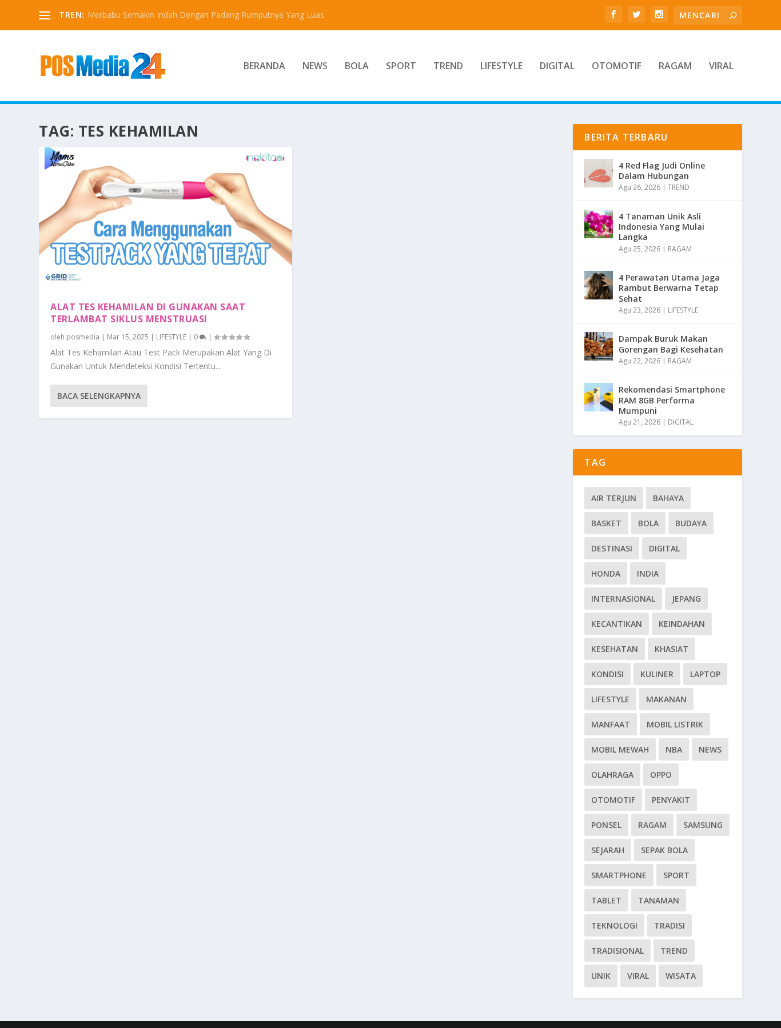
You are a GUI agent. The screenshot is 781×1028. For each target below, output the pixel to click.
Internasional (623, 598)
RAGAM (675, 66)
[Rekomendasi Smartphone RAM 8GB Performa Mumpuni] (598, 397)
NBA (674, 749)
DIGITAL (557, 66)
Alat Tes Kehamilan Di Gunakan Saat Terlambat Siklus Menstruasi (147, 313)
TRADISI (669, 925)
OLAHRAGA (612, 774)
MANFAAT (610, 724)
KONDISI (607, 674)
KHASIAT (671, 648)
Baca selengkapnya (99, 395)
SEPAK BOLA (664, 850)
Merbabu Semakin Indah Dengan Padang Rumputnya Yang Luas (205, 14)
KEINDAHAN (682, 623)
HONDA (605, 573)
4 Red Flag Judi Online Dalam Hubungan (662, 170)
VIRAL (721, 66)
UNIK (601, 975)
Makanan (666, 699)
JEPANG (686, 598)
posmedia (82, 337)
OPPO (661, 774)
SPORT (401, 66)
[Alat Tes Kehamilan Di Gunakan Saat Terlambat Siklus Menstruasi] (165, 218)
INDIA (648, 573)
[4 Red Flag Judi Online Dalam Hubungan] (598, 173)
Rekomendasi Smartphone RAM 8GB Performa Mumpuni (672, 399)
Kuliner (657, 674)
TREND (448, 66)
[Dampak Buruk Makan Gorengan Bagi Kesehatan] (598, 346)
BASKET (606, 523)
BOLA (357, 66)
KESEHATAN (614, 648)
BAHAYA (668, 498)
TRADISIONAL (617, 950)
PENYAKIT (671, 799)
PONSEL (606, 824)
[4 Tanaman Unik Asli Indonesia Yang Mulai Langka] (598, 224)
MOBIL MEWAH (620, 749)
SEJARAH (607, 850)
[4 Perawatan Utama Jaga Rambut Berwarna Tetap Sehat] (598, 285)
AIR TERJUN (613, 498)
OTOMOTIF (616, 66)
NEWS (315, 66)
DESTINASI (611, 548)
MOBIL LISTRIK (675, 724)
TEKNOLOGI (614, 925)
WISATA (681, 975)
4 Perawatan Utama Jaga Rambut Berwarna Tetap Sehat (669, 287)
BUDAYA (691, 523)
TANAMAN (658, 900)
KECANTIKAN (616, 623)
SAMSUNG (703, 824)
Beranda (264, 66)
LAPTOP (705, 674)
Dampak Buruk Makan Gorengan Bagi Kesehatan (671, 343)
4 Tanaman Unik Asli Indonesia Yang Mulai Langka (661, 226)
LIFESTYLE (501, 66)
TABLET (606, 900)
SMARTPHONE (619, 875)
